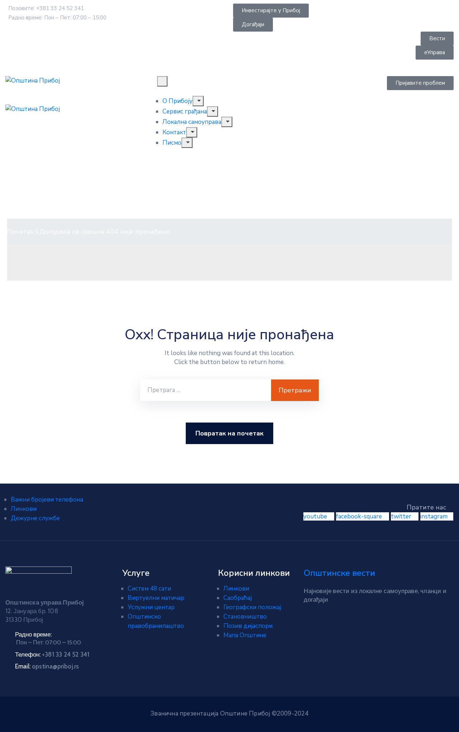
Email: (47, 666)
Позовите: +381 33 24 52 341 (46, 8)
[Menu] (198, 101)
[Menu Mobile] (162, 81)
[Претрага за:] (205, 390)
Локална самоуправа (191, 122)
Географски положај (252, 607)
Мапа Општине (244, 635)
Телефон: (52, 654)
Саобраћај (237, 598)
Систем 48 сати (149, 588)
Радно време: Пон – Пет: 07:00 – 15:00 (57, 17)
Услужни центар (151, 607)
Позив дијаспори (248, 626)
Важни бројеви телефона (47, 499)
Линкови (24, 509)
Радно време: (33, 634)
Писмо (171, 143)
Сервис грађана (184, 111)
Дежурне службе (35, 518)
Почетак (20, 231)
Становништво (245, 616)
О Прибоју (177, 101)
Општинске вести (339, 573)
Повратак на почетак (229, 433)
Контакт (174, 132)
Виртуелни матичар (156, 598)
